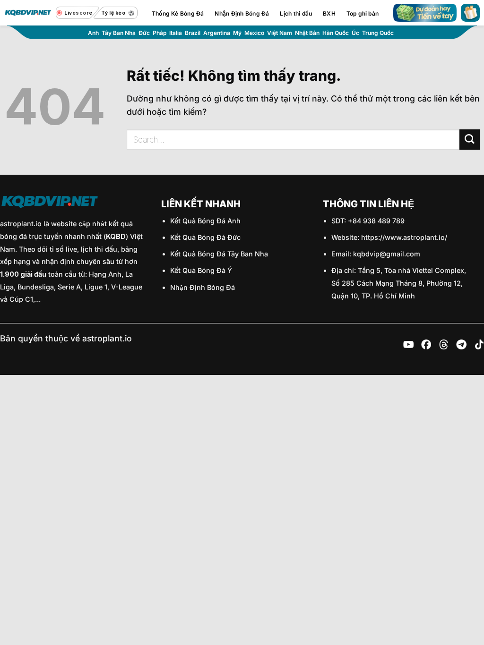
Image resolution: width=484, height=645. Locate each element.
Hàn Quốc (335, 32)
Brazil (192, 32)
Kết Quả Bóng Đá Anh (205, 221)
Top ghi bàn (362, 13)
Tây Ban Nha (119, 32)
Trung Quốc (378, 32)
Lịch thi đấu (296, 13)
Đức (144, 32)
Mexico (254, 32)
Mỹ (237, 32)
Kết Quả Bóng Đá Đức (205, 237)
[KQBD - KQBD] (28, 13)
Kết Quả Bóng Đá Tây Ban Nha (219, 254)
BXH (329, 13)
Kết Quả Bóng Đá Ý (201, 270)
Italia (175, 32)
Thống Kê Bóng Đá (178, 13)
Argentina (216, 32)
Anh (93, 32)
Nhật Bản (307, 32)
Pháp (159, 32)
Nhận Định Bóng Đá (242, 13)
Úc (355, 32)
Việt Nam (279, 32)
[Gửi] (469, 139)
